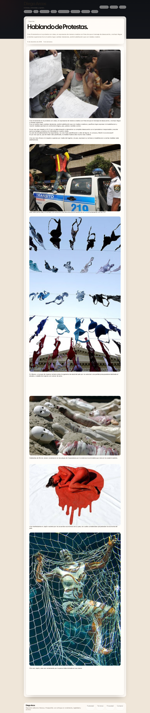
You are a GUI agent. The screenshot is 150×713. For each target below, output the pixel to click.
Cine (35, 11)
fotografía (85, 11)
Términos (100, 706)
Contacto (114, 7)
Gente (54, 11)
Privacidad (110, 706)
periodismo (75, 11)
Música (94, 11)
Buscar (122, 7)
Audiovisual (44, 11)
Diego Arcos (35, 4)
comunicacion (63, 11)
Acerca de (104, 7)
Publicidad (90, 706)
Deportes (28, 11)
